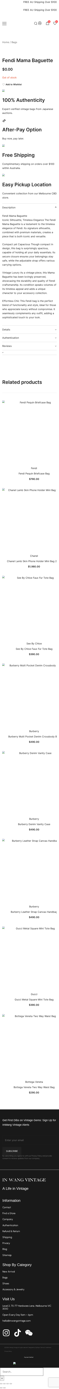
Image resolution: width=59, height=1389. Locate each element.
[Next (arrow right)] (4, 1387)
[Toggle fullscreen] (4, 1383)
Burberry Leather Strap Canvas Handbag (34, 911)
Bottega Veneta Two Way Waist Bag (34, 1087)
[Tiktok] (17, 1333)
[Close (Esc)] (11, 1383)
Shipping (7, 1237)
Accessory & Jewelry (13, 1289)
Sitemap (7, 1255)
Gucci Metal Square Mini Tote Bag (34, 999)
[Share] (7, 1383)
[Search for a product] (36, 23)
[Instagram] (6, 1333)
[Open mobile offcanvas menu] (4, 23)
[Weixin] (29, 1333)
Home (5, 42)
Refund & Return (11, 1231)
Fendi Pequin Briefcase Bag (34, 473)
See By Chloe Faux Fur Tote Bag (34, 648)
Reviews (7, 345)
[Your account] (40, 23)
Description (8, 207)
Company (7, 1219)
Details (6, 329)
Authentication (10, 337)
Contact (6, 1207)
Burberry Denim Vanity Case (34, 824)
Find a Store (8, 1213)
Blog (4, 1249)
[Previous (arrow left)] (1, 1387)
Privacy (6, 1243)
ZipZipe (37, 1347)
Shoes (5, 1283)
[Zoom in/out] (1, 1383)
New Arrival (8, 1271)
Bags (14, 42)
